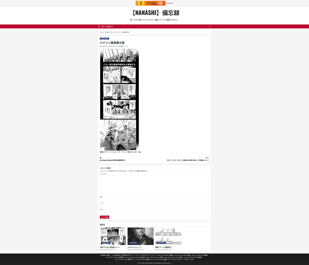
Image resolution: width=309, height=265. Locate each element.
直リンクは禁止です (107, 26)
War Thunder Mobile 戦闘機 (123, 259)
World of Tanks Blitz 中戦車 (182, 255)
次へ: (188, 159)
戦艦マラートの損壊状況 (163, 247)
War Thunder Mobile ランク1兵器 (178, 259)
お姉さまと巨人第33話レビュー (110, 247)
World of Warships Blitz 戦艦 (154, 257)
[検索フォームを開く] (210, 26)
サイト (102, 209)
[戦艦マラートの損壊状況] (168, 236)
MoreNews (158, 263)
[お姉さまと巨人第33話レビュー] (113, 236)
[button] (99, 26)
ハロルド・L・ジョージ (134, 247)
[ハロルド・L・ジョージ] (141, 236)
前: (112, 159)
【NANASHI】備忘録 (154, 12)
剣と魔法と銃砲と (104, 38)
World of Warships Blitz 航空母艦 (135, 257)
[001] (119, 99)
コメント (103, 174)
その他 (191, 259)
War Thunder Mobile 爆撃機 (159, 259)
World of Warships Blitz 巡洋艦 (173, 257)
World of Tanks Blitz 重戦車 (165, 255)
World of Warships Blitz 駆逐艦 (192, 257)
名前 (101, 197)
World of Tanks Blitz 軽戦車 (200, 255)
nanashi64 (104, 46)
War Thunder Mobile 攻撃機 (141, 259)
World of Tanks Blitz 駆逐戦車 (115, 257)
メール (102, 203)
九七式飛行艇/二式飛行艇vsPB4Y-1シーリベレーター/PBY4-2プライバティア (134, 255)
